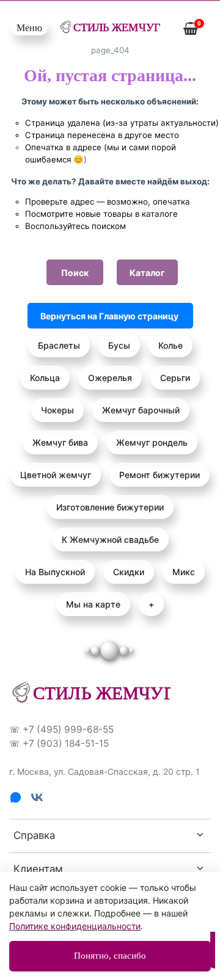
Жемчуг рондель (152, 442)
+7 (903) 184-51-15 (66, 743)
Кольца (45, 377)
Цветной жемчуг (55, 475)
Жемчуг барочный (141, 410)
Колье (170, 345)
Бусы (119, 345)
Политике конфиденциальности (75, 926)
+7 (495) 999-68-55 (68, 729)
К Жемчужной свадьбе (110, 539)
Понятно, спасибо (110, 955)
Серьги (175, 377)
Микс (183, 572)
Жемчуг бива (60, 442)
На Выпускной (55, 572)
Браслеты (59, 345)
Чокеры (57, 410)
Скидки (128, 572)
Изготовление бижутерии (110, 507)
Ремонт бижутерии (159, 475)
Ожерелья (110, 377)
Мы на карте (93, 604)
